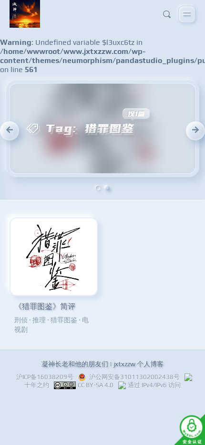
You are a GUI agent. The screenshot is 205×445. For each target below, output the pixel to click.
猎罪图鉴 (64, 320)
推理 (39, 320)
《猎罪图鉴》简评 (44, 306)
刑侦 (21, 320)
